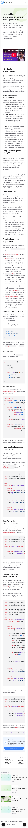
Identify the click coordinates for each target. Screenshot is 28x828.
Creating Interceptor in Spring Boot (11, 240)
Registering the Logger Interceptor (10, 522)
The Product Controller (9, 386)
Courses (8, 824)
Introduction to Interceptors (9, 70)
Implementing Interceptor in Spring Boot (13, 448)
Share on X (7, 45)
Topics (13, 824)
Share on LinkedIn (16, 45)
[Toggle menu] (25, 2)
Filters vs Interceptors (10, 191)
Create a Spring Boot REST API (13, 311)
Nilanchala (15, 821)
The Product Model (8, 351)
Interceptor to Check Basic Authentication (11, 575)
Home (4, 11)
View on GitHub (13, 748)
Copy (23, 329)
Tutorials (9, 11)
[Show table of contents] (24, 824)
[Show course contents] (3, 824)
